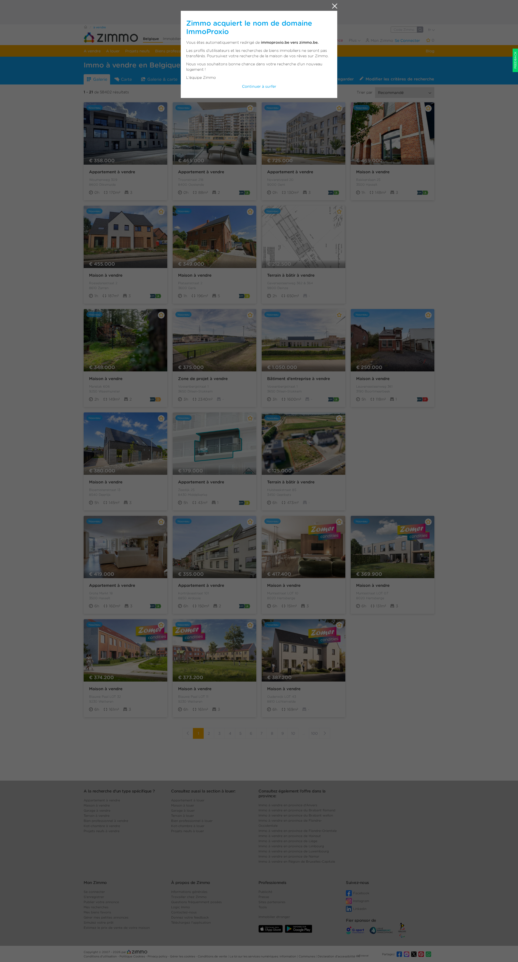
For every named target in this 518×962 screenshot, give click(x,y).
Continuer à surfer (259, 86)
